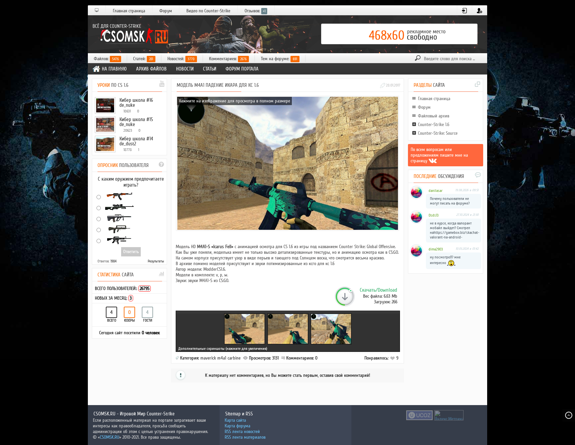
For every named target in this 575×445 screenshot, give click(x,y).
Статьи (209, 69)
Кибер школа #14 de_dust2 (136, 141)
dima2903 (436, 249)
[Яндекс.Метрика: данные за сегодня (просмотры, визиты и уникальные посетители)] (449, 415)
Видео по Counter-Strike (208, 11)
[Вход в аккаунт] (464, 10)
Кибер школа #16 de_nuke (136, 102)
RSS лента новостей (242, 431)
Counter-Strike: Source (438, 133)
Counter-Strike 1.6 (433, 124)
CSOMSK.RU (109, 437)
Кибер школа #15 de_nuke (136, 121)
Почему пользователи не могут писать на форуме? (450, 201)
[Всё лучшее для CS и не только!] (129, 34)
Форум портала (242, 69)
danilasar (436, 190)
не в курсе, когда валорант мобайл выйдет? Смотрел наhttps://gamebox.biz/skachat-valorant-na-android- (454, 230)
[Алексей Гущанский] (433, 161)
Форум (165, 11)
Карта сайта (235, 420)
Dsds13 (434, 215)
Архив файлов (151, 69)
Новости (185, 69)
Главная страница (129, 11)
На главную (114, 69)
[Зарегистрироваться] (479, 10)
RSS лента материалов (245, 437)
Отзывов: (255, 11)
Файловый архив (433, 116)
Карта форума (237, 426)
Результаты (156, 261)
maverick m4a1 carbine (220, 358)
